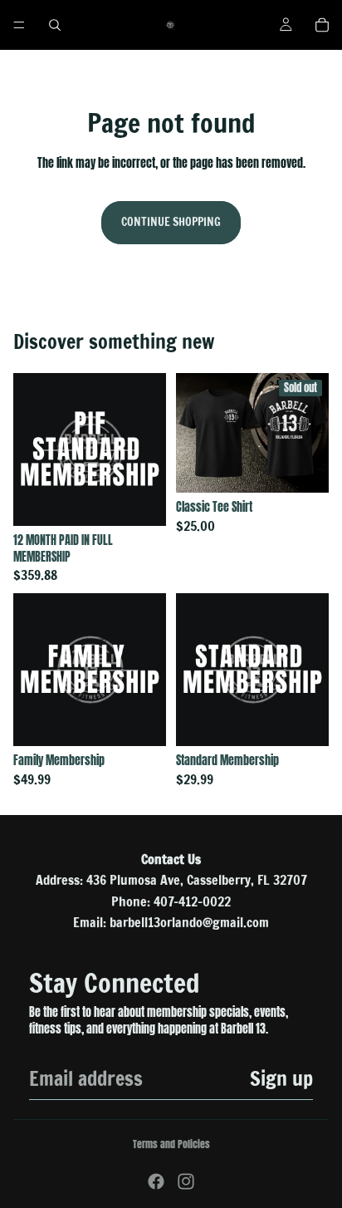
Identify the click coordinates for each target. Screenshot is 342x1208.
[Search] (55, 25)
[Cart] (322, 25)
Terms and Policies (171, 1144)
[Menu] (19, 25)
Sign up (281, 1078)
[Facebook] (156, 1181)
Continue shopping (171, 222)
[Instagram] (186, 1181)
